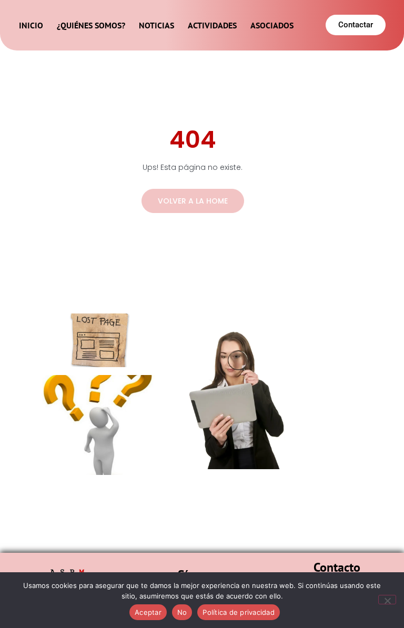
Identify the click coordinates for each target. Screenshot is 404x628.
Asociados (272, 25)
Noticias (156, 25)
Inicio (31, 25)
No (182, 612)
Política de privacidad (239, 612)
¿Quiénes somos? (91, 25)
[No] (387, 599)
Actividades (212, 25)
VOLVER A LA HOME (193, 201)
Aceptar (148, 612)
